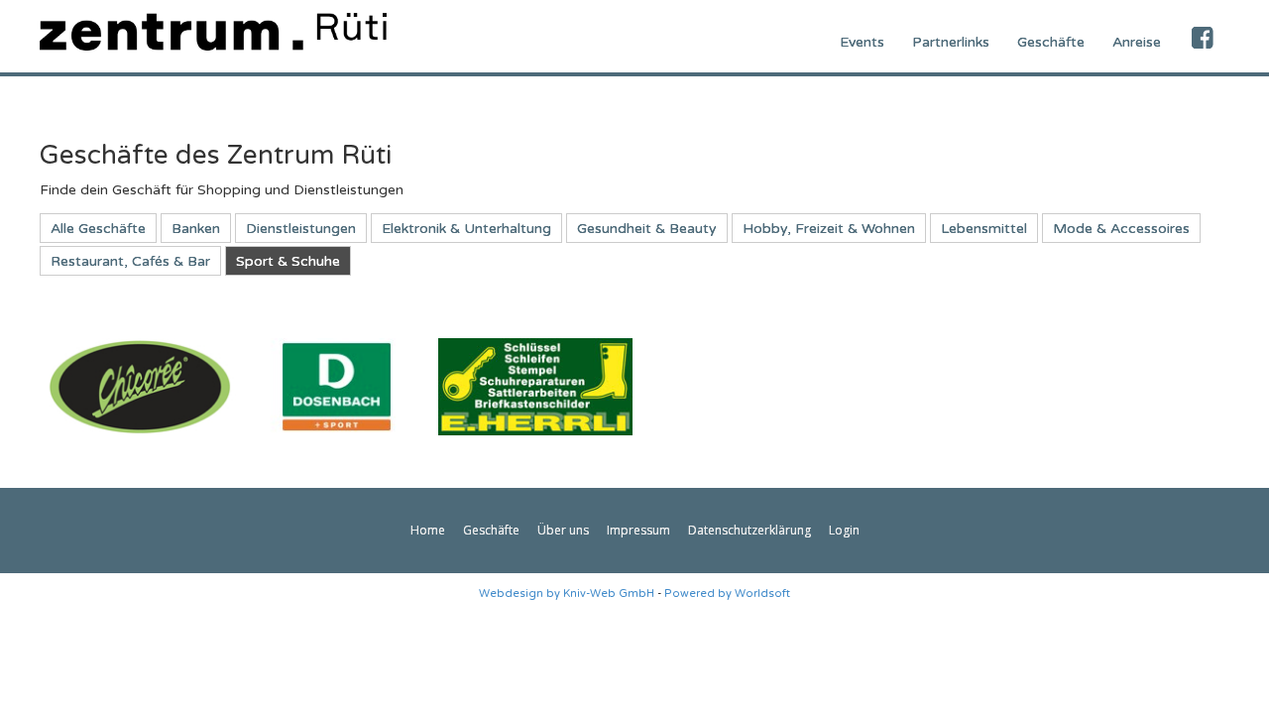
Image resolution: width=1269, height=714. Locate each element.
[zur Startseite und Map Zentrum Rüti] (213, 31)
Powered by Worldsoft (727, 593)
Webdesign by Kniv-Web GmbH (566, 593)
